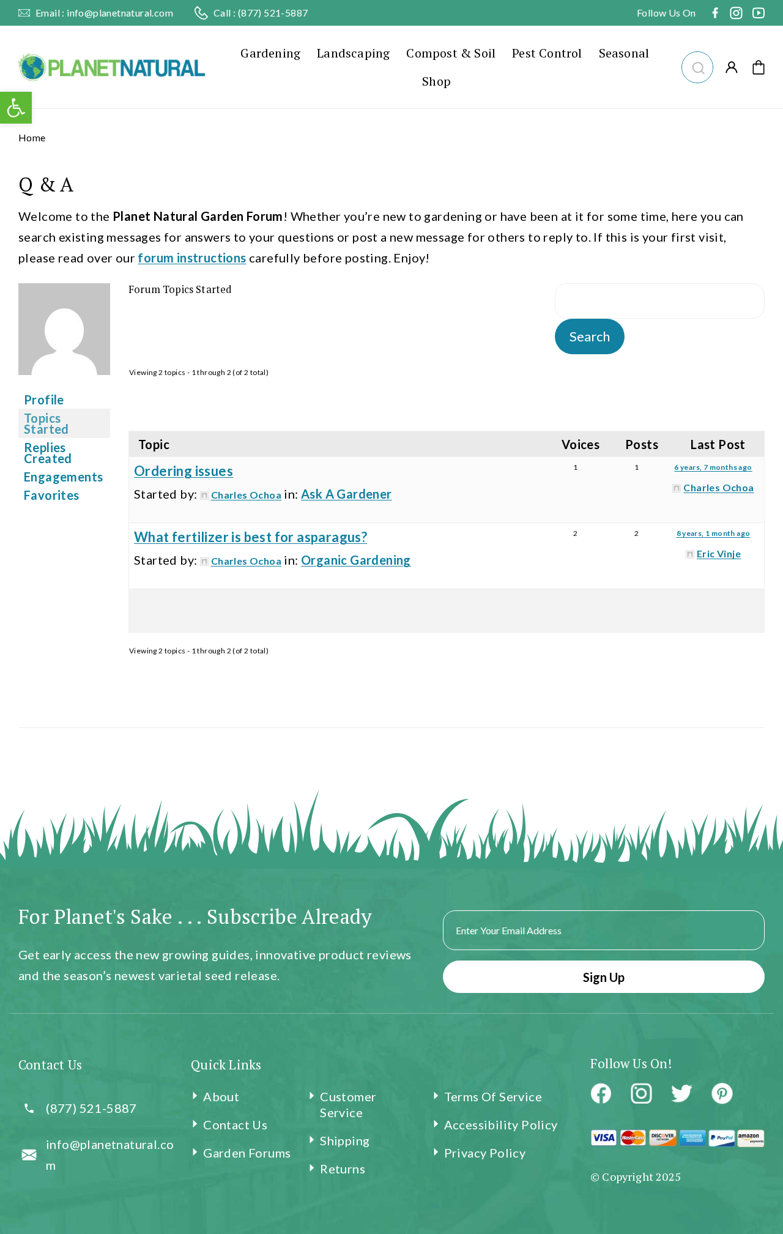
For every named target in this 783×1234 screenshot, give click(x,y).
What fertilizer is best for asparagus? (250, 537)
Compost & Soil (450, 53)
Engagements (63, 476)
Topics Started (46, 423)
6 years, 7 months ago (713, 467)
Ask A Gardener (346, 493)
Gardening (270, 53)
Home (32, 137)
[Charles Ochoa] (64, 382)
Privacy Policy (485, 1152)
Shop (436, 81)
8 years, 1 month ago (714, 533)
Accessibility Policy (501, 1124)
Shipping (344, 1140)
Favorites (52, 495)
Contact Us (235, 1124)
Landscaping (353, 53)
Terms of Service (493, 1096)
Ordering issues (183, 471)
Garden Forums (247, 1152)
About (221, 1096)
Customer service (348, 1104)
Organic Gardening (356, 559)
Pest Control (547, 53)
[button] (697, 65)
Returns (342, 1168)
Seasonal (624, 53)
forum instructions (192, 257)
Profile (44, 399)
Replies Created (48, 453)
